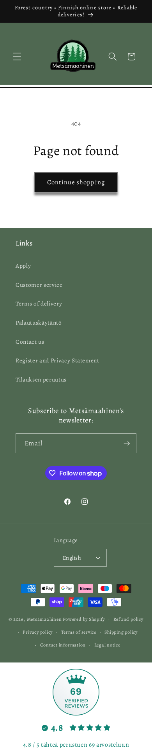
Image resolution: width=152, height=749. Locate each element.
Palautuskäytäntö (39, 322)
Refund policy (128, 619)
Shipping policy (121, 632)
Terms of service (78, 632)
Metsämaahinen (44, 619)
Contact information (63, 645)
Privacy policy (38, 632)
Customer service (39, 285)
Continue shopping (76, 182)
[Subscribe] (126, 443)
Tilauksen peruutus (41, 379)
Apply (23, 265)
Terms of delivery (39, 303)
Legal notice (107, 645)
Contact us (30, 341)
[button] (17, 56)
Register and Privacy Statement (57, 360)
